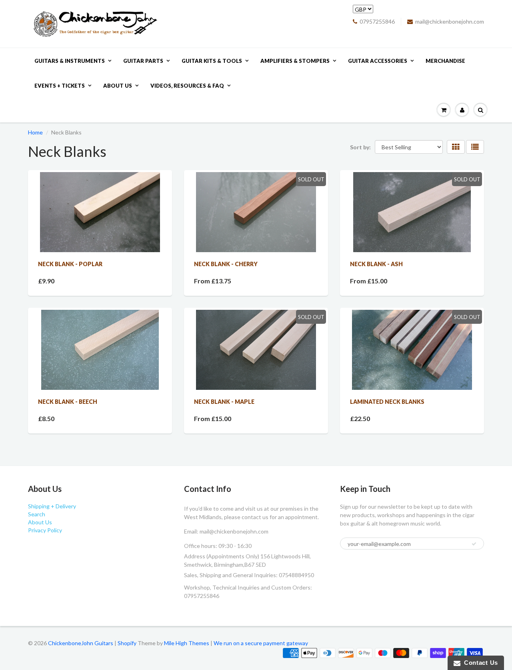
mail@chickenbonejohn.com (449, 21)
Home (35, 132)
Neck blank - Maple (224, 401)
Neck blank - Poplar (70, 264)
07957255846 (377, 21)
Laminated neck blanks (387, 401)
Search (36, 514)
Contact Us (479, 662)
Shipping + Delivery (52, 506)
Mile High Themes (186, 643)
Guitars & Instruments (69, 61)
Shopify (127, 643)
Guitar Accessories (377, 61)
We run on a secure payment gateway (261, 643)
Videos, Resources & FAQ (187, 85)
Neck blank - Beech (67, 401)
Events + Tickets (59, 85)
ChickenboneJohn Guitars (80, 643)
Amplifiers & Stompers (295, 61)
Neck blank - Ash (376, 264)
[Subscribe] (474, 544)
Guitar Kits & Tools (212, 61)
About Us (117, 85)
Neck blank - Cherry (226, 264)
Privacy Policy (45, 530)
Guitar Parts (143, 61)
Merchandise (445, 61)
